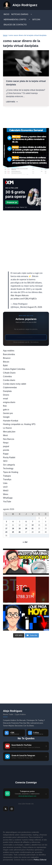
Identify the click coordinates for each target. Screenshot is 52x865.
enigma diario (9, 402)
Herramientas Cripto (15, 19)
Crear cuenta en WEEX (26, 337)
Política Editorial (40, 860)
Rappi (5, 454)
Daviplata (7, 391)
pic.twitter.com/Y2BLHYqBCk (24, 299)
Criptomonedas (10, 387)
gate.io (6, 409)
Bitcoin (36, 19)
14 (32, 525)
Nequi (5, 443)
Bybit (5, 365)
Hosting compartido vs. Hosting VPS (19, 424)
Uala (5, 483)
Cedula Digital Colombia (14, 369)
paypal (6, 446)
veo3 (5, 487)
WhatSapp (7, 498)
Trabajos (7, 476)
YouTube (7, 501)
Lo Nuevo (7, 428)
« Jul (25, 542)
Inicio (6, 14)
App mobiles (8, 351)
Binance (6, 358)
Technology (8, 468)
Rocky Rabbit (9, 457)
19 (19, 528)
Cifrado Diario (9, 373)
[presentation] (26, 63)
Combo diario (9, 380)
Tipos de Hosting (10, 472)
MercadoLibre (9, 432)
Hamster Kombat (10, 421)
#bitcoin (25, 295)
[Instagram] (11, 808)
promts (6, 450)
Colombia (7, 376)
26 (19, 532)
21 (32, 528)
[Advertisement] (26, 241)
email (5, 398)
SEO (5, 461)
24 (6, 532)
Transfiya (7, 479)
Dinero (6, 395)
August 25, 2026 (34, 307)
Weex (5, 494)
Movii (5, 435)
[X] (5, 808)
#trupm (18, 295)
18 (13, 528)
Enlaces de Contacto (15, 25)
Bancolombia (9, 354)
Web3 (5, 490)
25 (13, 532)
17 (6, 528)
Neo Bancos (8, 439)
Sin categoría (9, 465)
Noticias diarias (19, 14)
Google (6, 417)
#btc (12, 295)
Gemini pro (8, 413)
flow (5, 406)
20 (26, 528)
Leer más (12, 102)
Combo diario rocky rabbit (14, 384)
